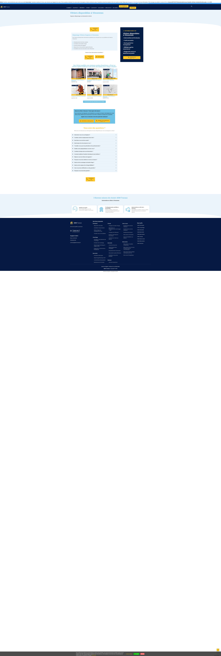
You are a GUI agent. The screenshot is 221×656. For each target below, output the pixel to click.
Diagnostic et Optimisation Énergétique (99, 249)
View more (94, 655)
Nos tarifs (115, 7)
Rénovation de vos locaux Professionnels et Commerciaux (129, 248)
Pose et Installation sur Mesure (128, 237)
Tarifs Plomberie (140, 225)
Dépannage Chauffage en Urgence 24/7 (99, 245)
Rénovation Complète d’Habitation (128, 244)
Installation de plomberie (99, 227)
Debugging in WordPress (133, 2)
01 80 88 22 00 (124, 6)
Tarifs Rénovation (141, 234)
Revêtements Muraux (128, 232)
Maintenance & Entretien (99, 262)
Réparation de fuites (98, 225)
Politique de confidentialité (114, 266)
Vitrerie (87, 7)
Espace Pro (132, 7)
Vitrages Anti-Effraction (114, 232)
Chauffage (75, 7)
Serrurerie (82, 7)
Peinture (109, 260)
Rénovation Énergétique (129, 255)
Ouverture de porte (113, 245)
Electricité (93, 7)
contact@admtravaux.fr (75, 242)
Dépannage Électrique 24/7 (100, 257)
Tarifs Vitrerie (140, 236)
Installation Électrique (98, 255)
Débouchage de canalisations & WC (98, 230)
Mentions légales (104, 266)
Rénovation (108, 7)
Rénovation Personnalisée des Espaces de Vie (129, 252)
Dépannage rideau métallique (113, 248)
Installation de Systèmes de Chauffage (100, 240)
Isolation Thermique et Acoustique (113, 235)
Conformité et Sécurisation (99, 260)
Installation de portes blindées (113, 256)
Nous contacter (73, 238)
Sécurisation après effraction (115, 253)
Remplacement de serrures (114, 250)
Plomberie (69, 7)
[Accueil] (5, 7)
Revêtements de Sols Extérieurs (128, 229)
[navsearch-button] (191, 7)
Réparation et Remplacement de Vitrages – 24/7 (115, 229)
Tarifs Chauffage (140, 227)
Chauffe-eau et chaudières (100, 233)
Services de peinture (113, 262)
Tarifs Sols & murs (141, 238)
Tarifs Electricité (140, 232)
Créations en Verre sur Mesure (113, 238)
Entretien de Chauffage (99, 242)
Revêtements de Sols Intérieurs (128, 226)
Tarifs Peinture (140, 243)
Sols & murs (100, 7)
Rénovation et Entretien (128, 234)
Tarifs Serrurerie (140, 229)
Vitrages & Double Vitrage (114, 225)
